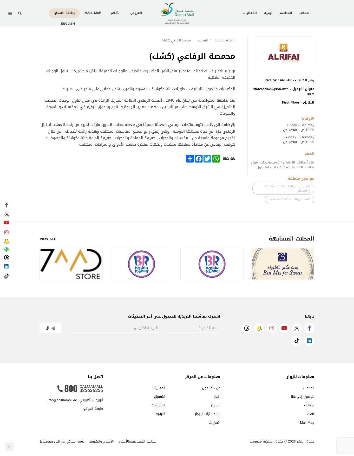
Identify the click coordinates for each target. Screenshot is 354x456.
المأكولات (158, 405)
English (68, 24)
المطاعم (286, 13)
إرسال (50, 328)
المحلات (305, 13)
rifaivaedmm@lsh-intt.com (283, 91)
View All (48, 239)
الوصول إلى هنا (302, 396)
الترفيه (160, 414)
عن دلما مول (211, 388)
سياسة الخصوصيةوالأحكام (137, 441)
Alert (310, 414)
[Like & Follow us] (6, 205)
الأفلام (116, 13)
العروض (136, 13)
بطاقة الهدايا (64, 13)
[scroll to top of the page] (9, 447)
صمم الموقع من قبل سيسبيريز (62, 441)
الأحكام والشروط (101, 441)
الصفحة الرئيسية (225, 40)
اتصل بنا (214, 422)
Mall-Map (93, 13)
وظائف (309, 405)
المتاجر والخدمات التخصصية (289, 199)
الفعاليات (250, 13)
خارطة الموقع (93, 408)
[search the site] (19, 13)
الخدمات (308, 388)
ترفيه (268, 13)
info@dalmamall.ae (62, 400)
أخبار (217, 396)
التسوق (159, 396)
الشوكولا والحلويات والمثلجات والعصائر (287, 188)
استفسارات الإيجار (207, 414)
